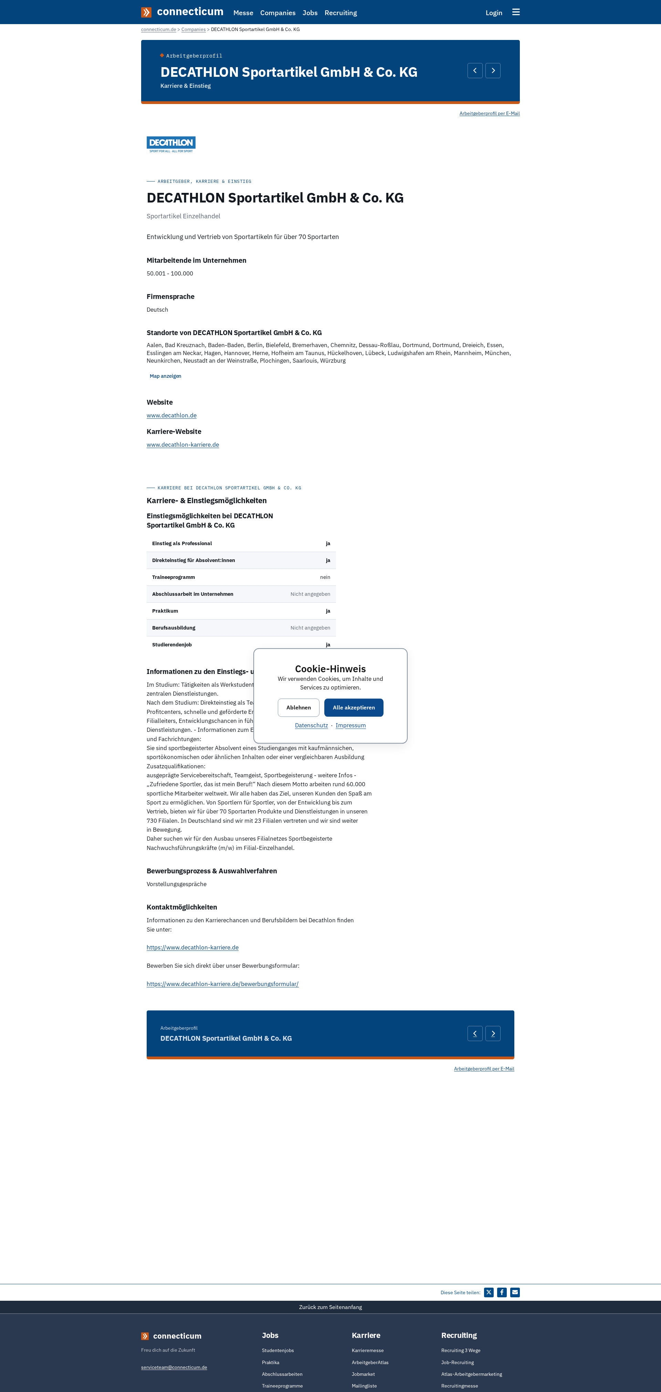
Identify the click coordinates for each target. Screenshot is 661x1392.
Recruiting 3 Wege (461, 1350)
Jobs (310, 12)
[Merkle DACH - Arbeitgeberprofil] (475, 70)
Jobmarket (363, 1374)
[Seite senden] (515, 1292)
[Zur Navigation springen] (516, 12)
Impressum (351, 725)
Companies (278, 12)
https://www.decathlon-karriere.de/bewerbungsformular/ (223, 984)
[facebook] (502, 1292)
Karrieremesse (368, 1350)
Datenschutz (311, 725)
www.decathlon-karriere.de (183, 444)
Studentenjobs (278, 1350)
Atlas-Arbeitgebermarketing (471, 1374)
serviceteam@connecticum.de (174, 1367)
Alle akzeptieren (354, 707)
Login (494, 12)
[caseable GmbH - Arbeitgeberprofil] (493, 70)
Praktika (270, 1362)
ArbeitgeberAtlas (370, 1362)
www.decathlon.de (172, 415)
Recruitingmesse (459, 1386)
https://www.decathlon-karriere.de (193, 947)
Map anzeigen (165, 376)
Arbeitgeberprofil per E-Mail (490, 113)
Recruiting (341, 12)
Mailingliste (364, 1386)
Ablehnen (298, 707)
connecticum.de (158, 29)
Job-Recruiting (457, 1362)
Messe (243, 12)
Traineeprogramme (282, 1386)
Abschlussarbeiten (282, 1374)
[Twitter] (489, 1292)
